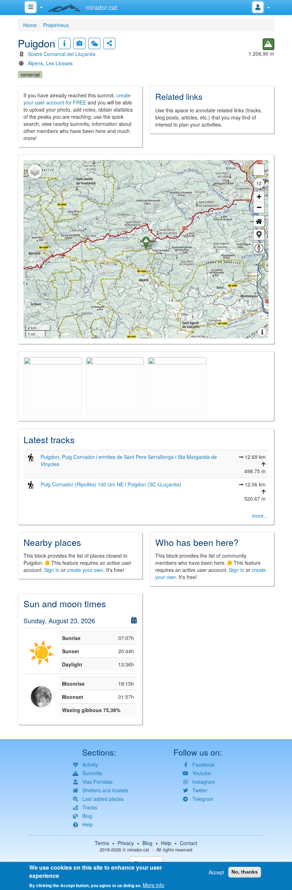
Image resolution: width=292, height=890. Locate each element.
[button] (259, 234)
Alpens (35, 63)
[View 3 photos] (79, 43)
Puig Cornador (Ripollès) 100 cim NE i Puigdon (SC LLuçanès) (111, 484)
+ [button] (259, 196)
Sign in (51, 569)
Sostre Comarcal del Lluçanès (61, 53)
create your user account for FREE (77, 99)
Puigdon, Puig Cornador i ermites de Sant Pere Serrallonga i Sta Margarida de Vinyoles (129, 460)
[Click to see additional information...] (64, 43)
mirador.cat (138, 849)
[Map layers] (35, 171)
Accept (216, 872)
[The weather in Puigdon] (94, 43)
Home (30, 25)
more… (260, 515)
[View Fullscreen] (259, 169)
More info (153, 885)
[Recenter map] (259, 221)
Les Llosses (59, 63)
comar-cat (30, 74)
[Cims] (268, 44)
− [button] (259, 207)
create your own (85, 569)
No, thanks (244, 872)
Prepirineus (56, 25)
